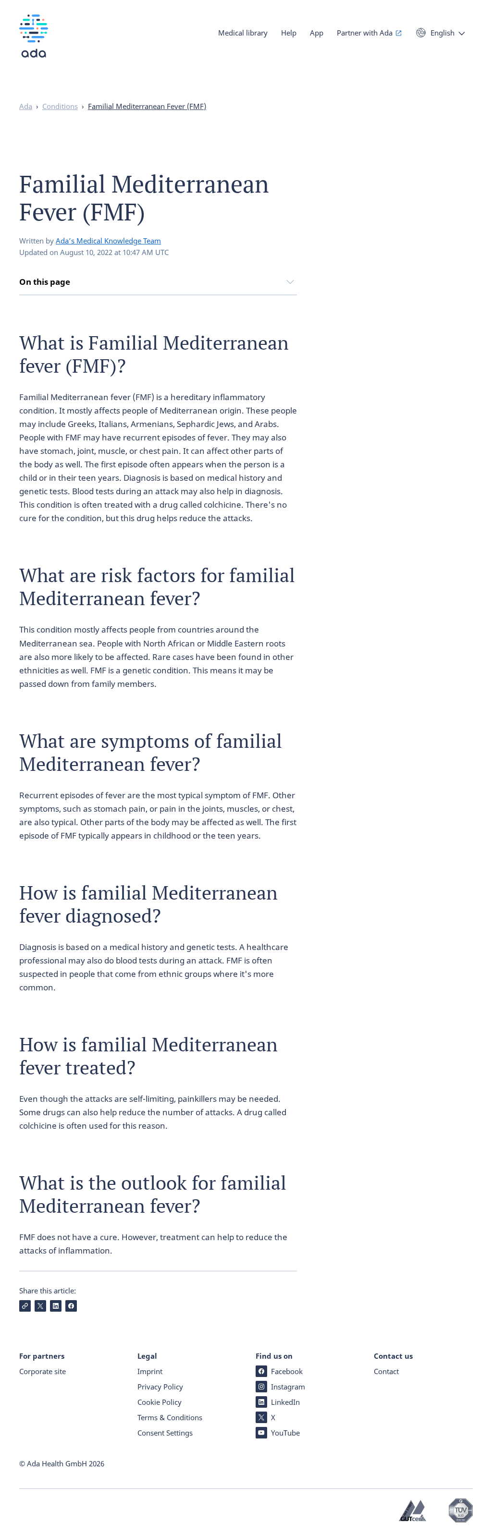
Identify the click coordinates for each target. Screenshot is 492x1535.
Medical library (243, 32)
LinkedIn (285, 1402)
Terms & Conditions (169, 1417)
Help (288, 32)
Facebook (287, 1371)
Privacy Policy (160, 1386)
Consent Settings (165, 1433)
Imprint (149, 1371)
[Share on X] (40, 1306)
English (442, 32)
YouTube (285, 1433)
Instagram (288, 1386)
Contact (386, 1371)
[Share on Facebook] (71, 1306)
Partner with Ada (365, 32)
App (316, 32)
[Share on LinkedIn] (56, 1306)
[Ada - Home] (33, 43)
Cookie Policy (159, 1402)
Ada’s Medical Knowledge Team (108, 240)
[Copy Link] (25, 1306)
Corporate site (42, 1371)
